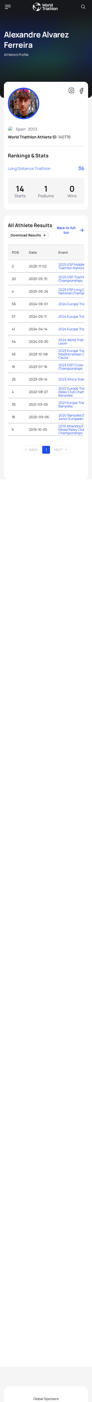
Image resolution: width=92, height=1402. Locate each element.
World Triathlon (45, 7)
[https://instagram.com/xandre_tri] (71, 91)
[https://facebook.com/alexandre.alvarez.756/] (81, 91)
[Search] (83, 7)
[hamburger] (8, 7)
